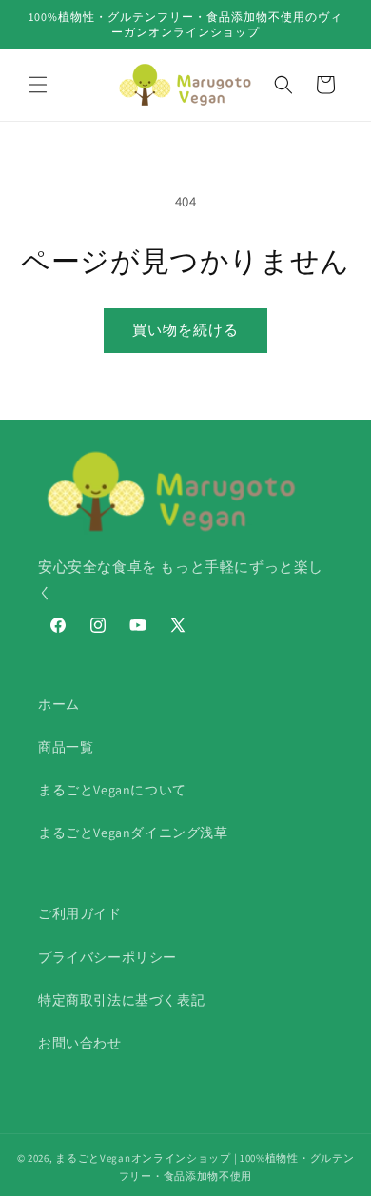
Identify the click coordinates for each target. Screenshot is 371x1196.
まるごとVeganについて (112, 789)
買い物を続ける (185, 330)
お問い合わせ (80, 1042)
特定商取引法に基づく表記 (121, 1000)
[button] (38, 85)
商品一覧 (65, 746)
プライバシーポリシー (107, 957)
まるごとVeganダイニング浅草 (133, 832)
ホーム (59, 704)
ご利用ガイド (80, 913)
